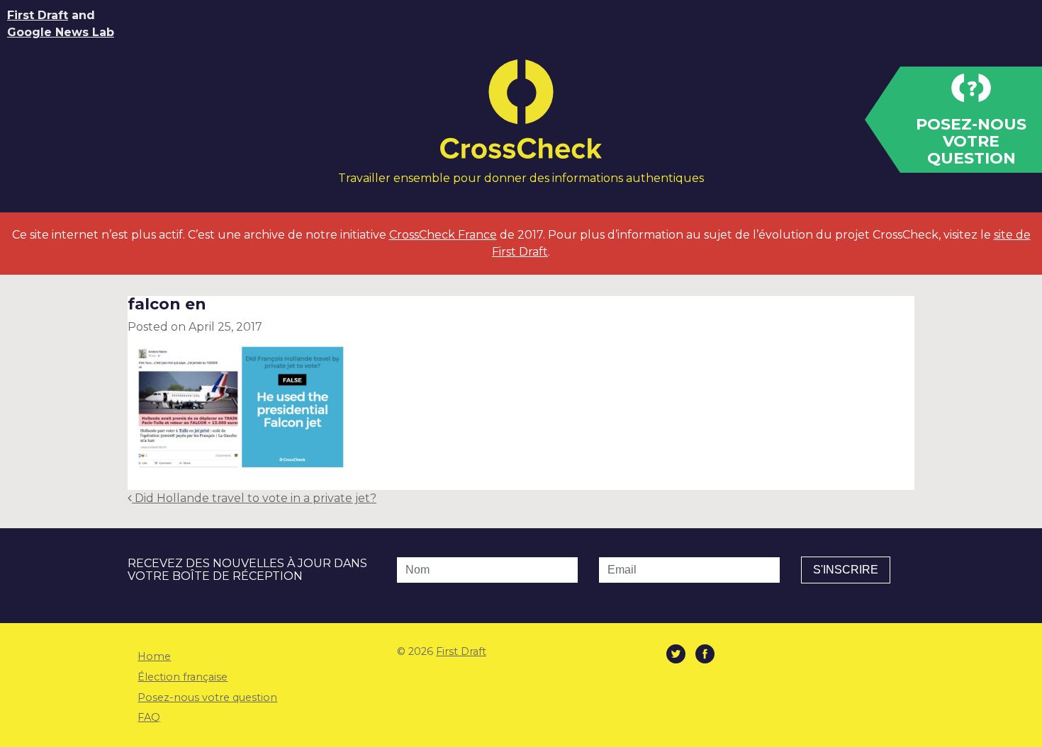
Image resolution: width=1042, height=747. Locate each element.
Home (154, 656)
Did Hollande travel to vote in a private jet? (254, 498)
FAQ (149, 717)
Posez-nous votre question (207, 697)
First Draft (37, 15)
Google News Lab (60, 32)
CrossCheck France (443, 234)
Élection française (183, 677)
